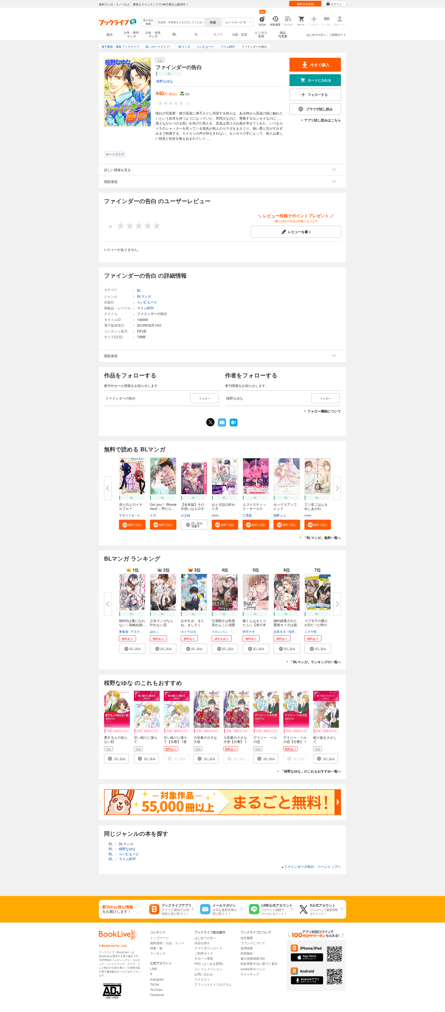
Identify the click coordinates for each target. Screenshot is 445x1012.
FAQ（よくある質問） (209, 963)
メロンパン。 (221, 631)
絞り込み (148, 22)
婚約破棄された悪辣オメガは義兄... (285, 624)
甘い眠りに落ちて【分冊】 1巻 (175, 739)
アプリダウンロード (208, 948)
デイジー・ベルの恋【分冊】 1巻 (295, 741)
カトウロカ (188, 631)
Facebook (157, 994)
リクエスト (202, 979)
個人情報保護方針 (253, 958)
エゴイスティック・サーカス (254, 506)
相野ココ (279, 515)
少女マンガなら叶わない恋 (161, 622)
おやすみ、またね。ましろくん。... (192, 624)
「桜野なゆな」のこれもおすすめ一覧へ (311, 771)
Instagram (157, 979)
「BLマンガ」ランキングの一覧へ (315, 661)
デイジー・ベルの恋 (265, 739)
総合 (110, 34)
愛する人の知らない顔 (115, 739)
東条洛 (123, 631)
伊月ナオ (249, 631)
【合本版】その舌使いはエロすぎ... (192, 508)
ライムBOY (145, 307)
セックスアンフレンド (285, 506)
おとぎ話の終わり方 (223, 506)
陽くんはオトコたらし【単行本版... (254, 624)
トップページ (159, 937)
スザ (153, 515)
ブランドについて (253, 943)
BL (175, 34)
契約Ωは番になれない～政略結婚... (132, 622)
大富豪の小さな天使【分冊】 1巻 (235, 741)
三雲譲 (247, 515)
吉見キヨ (279, 631)
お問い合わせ (203, 974)
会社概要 (247, 937)
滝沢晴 (292, 631)
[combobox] (181, 22)
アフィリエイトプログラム (213, 984)
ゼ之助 (185, 515)
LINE (153, 968)
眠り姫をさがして (325, 739)
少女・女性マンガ (153, 34)
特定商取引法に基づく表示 (259, 963)
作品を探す (202, 943)
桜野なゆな (164, 81)
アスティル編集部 (143, 631)
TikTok (154, 984)
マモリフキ (126, 515)
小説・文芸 (239, 34)
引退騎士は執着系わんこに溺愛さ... (223, 624)
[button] (132, 525)
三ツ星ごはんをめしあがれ (316, 506)
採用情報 (247, 948)
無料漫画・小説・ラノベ (167, 943)
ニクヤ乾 (310, 631)
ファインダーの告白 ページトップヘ (311, 866)
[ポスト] (210, 422)
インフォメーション (208, 969)
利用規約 (247, 953)
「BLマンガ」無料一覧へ (322, 537)
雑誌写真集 (282, 34)
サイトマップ (250, 974)
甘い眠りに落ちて (145, 739)
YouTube (156, 989)
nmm (215, 515)
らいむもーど (147, 302)
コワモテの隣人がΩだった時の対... (316, 624)
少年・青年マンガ (131, 34)
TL (196, 34)
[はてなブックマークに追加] (233, 426)
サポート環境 (203, 958)
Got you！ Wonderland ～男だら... (163, 506)
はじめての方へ (316, 34)
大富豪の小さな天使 (205, 739)
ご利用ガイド (337, 34)
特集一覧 (156, 948)
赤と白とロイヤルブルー (130, 506)
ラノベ (217, 34)
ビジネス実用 (261, 34)
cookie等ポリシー (253, 969)
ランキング (158, 953)
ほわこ (154, 631)
